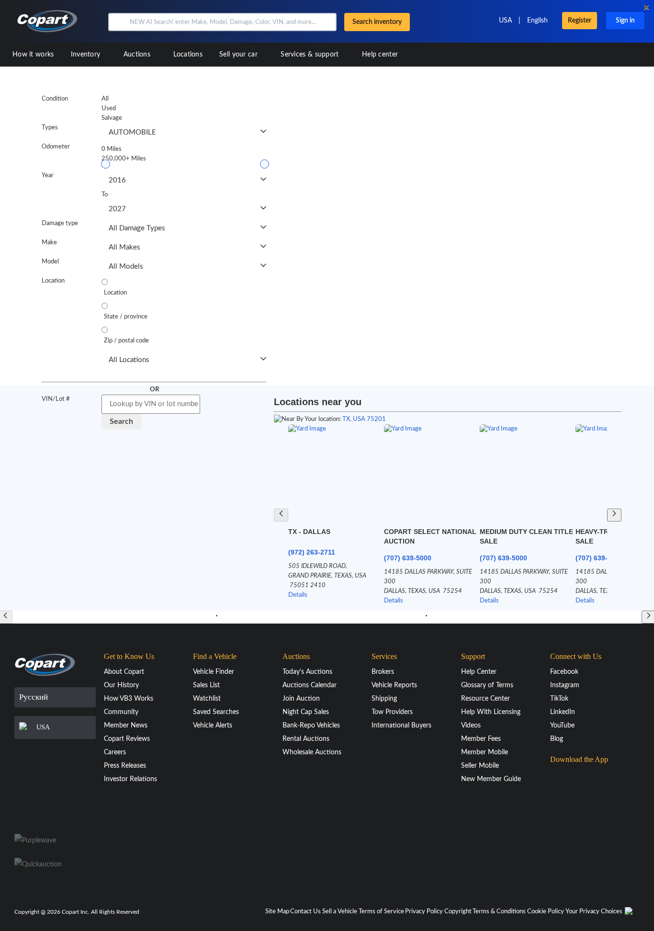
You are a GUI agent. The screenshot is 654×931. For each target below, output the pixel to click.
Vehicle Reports (394, 685)
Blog (556, 739)
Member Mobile (484, 752)
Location (53, 281)
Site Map (277, 911)
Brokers (383, 672)
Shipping (384, 698)
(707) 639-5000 (407, 558)
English (537, 20)
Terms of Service (381, 911)
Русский (33, 697)
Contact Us (305, 911)
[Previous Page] (281, 515)
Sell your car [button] (239, 54)
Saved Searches (216, 712)
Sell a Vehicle (339, 911)
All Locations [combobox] (129, 359)
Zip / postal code (126, 341)
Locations (188, 54)
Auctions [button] (138, 54)
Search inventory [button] (377, 22)
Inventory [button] (86, 54)
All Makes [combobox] (124, 247)
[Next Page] (614, 515)
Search (121, 421)
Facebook (564, 672)
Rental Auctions (305, 739)
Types (50, 128)
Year (48, 175)
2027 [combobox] (117, 209)
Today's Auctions (307, 672)
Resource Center (485, 698)
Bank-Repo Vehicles (311, 725)
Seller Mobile (480, 765)
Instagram (564, 685)
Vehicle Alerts (212, 725)
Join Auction (301, 698)
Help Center (478, 672)
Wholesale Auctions (311, 752)
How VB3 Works (128, 698)
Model (50, 262)
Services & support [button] (311, 54)
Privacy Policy (424, 911)
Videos (471, 725)
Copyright (458, 911)
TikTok (559, 698)
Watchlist (207, 698)
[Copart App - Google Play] (574, 805)
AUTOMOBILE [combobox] (132, 132)
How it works (33, 54)
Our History (121, 685)
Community (121, 712)
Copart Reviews (127, 739)
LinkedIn (562, 712)
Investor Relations (130, 779)
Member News (125, 725)
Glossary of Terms (487, 685)
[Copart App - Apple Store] (574, 778)
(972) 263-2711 (311, 552)
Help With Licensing (490, 712)
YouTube (562, 725)
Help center (380, 54)
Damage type (60, 223)
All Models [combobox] (126, 266)
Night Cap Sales (305, 712)
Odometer (56, 147)
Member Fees (481, 739)
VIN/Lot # (56, 399)
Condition (55, 99)
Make (49, 242)
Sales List (206, 685)
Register (579, 20)
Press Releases (125, 765)
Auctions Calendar (309, 685)
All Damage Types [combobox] (137, 228)
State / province (125, 317)
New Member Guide (491, 779)
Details (297, 595)
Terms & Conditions (499, 911)
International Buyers (401, 725)
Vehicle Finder (213, 672)
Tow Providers (392, 712)
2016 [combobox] (117, 180)
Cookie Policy (545, 911)
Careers (115, 752)
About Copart (124, 672)
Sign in (625, 20)
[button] (118, 22)
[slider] (105, 164)
